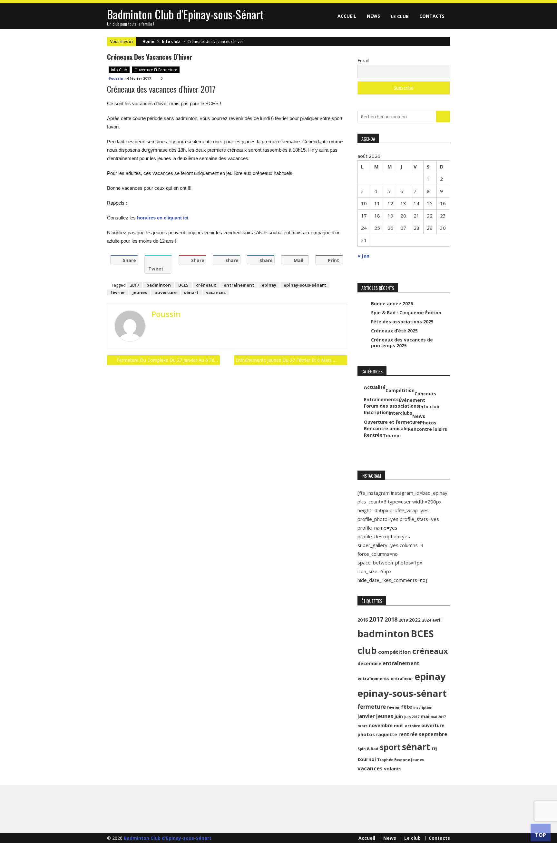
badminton (158, 285)
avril (437, 620)
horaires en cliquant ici (162, 217)
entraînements (373, 678)
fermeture (371, 706)
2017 (134, 285)
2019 (403, 620)
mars (362, 725)
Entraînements (381, 399)
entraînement (239, 285)
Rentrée (373, 435)
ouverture (165, 292)
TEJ (434, 749)
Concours (425, 394)
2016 (362, 620)
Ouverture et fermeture (155, 70)
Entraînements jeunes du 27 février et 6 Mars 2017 (289, 360)
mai (425, 716)
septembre (433, 734)
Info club (171, 41)
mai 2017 (438, 717)
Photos (428, 423)
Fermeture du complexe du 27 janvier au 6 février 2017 (168, 360)
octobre (412, 725)
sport (390, 747)
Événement (412, 400)
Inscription (376, 412)
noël (399, 725)
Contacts (432, 16)
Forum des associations (391, 406)
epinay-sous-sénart (305, 285)
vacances (216, 292)
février (117, 292)
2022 (415, 619)
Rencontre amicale (386, 429)
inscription (422, 707)
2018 (391, 619)
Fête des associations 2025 (402, 322)
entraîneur (402, 678)
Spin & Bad (367, 748)
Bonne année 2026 (392, 303)
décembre (369, 663)
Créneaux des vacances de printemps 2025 (402, 343)
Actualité (375, 387)
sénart (191, 292)
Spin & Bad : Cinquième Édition (406, 313)
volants (393, 769)
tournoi (366, 759)
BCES (183, 285)
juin (399, 716)
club (367, 650)
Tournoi (392, 436)
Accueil (346, 16)
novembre (381, 725)
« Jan (363, 255)
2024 (426, 620)
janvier (366, 716)
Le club (400, 16)
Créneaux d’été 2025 (394, 331)
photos (366, 734)
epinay (269, 285)
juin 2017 (411, 717)
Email (363, 60)
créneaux (206, 285)
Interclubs (400, 413)
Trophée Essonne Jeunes (400, 759)
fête (406, 707)
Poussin (116, 78)
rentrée (407, 734)
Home (148, 41)
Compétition (400, 390)
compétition (394, 651)
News (373, 16)
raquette (386, 734)
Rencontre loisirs (427, 429)
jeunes (139, 292)
